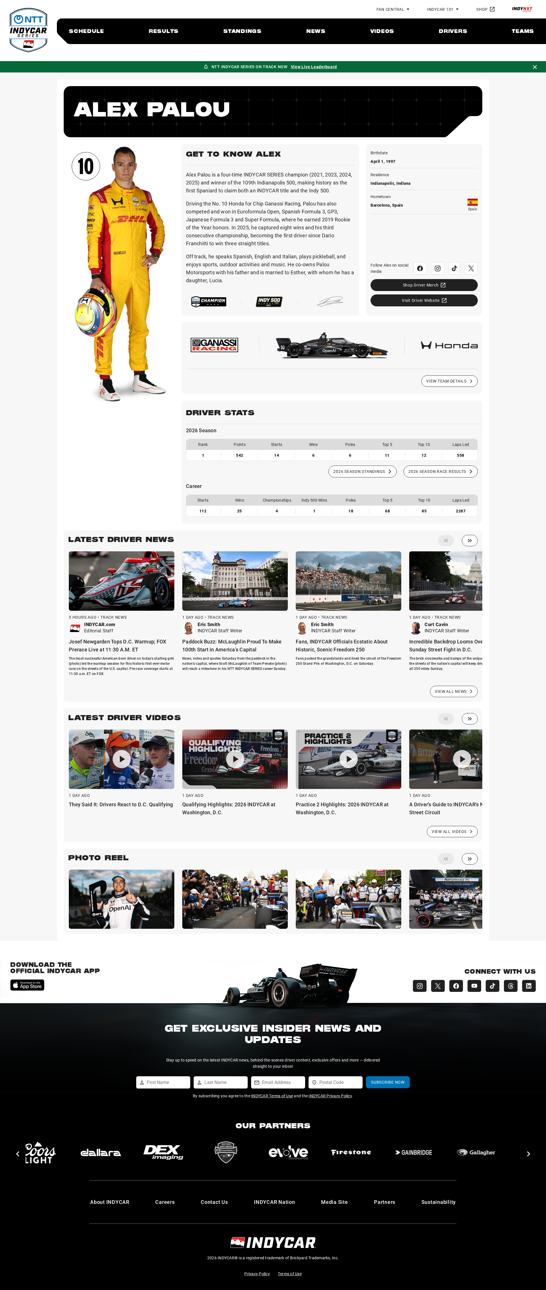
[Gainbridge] (376, 1152)
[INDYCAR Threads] (511, 986)
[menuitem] (86, 31)
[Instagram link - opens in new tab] (437, 268)
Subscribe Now (388, 1082)
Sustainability (438, 1201)
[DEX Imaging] (126, 1152)
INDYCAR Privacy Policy (330, 1095)
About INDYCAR (109, 1201)
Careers (165, 1201)
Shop (482, 9)
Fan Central (390, 9)
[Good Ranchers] (502, 1152)
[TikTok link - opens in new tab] (454, 268)
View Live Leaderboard (314, 66)
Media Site (334, 1201)
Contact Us (214, 1201)
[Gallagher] (439, 1152)
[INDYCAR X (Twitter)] (438, 986)
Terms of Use (290, 1273)
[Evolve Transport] (251, 1152)
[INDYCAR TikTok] (492, 986)
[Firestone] (314, 1152)
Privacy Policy (257, 1273)
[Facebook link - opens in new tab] (420, 268)
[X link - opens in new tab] (471, 268)
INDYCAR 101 (440, 9)
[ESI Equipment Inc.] (189, 1152)
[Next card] (470, 540)
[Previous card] (446, 540)
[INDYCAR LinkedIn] (529, 986)
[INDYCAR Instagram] (420, 986)
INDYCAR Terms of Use (272, 1095)
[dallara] (64, 1152)
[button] (17, 1153)
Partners (384, 1201)
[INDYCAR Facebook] (456, 986)
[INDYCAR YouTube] (474, 986)
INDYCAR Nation (274, 1201)
